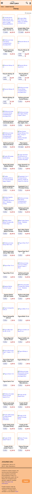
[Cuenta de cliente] (30, 3)
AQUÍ (16, 491)
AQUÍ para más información (7, 482)
